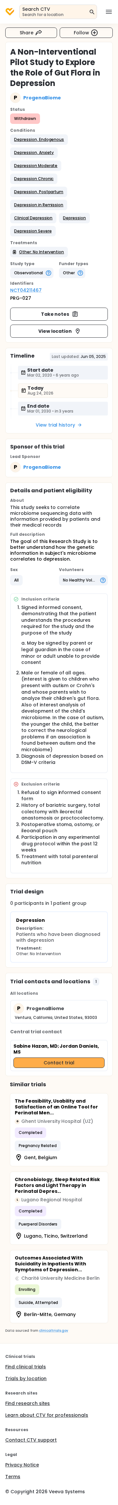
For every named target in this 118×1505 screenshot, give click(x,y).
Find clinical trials (25, 1366)
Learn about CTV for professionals (46, 1415)
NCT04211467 (26, 290)
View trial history (55, 425)
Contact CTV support (31, 1440)
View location (55, 331)
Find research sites (27, 1403)
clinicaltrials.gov (53, 1330)
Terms (12, 1476)
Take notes (55, 314)
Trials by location (26, 1378)
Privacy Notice (22, 1465)
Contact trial (59, 1062)
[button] (39, 139)
